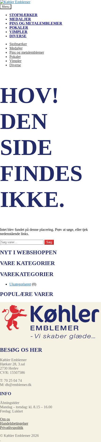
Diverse (18, 36)
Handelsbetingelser (14, 423)
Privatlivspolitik (11, 428)
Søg (49, 242)
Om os (5, 419)
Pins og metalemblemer (35, 23)
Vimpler (18, 32)
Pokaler (18, 28)
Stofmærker (23, 15)
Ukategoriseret (20, 284)
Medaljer (20, 19)
